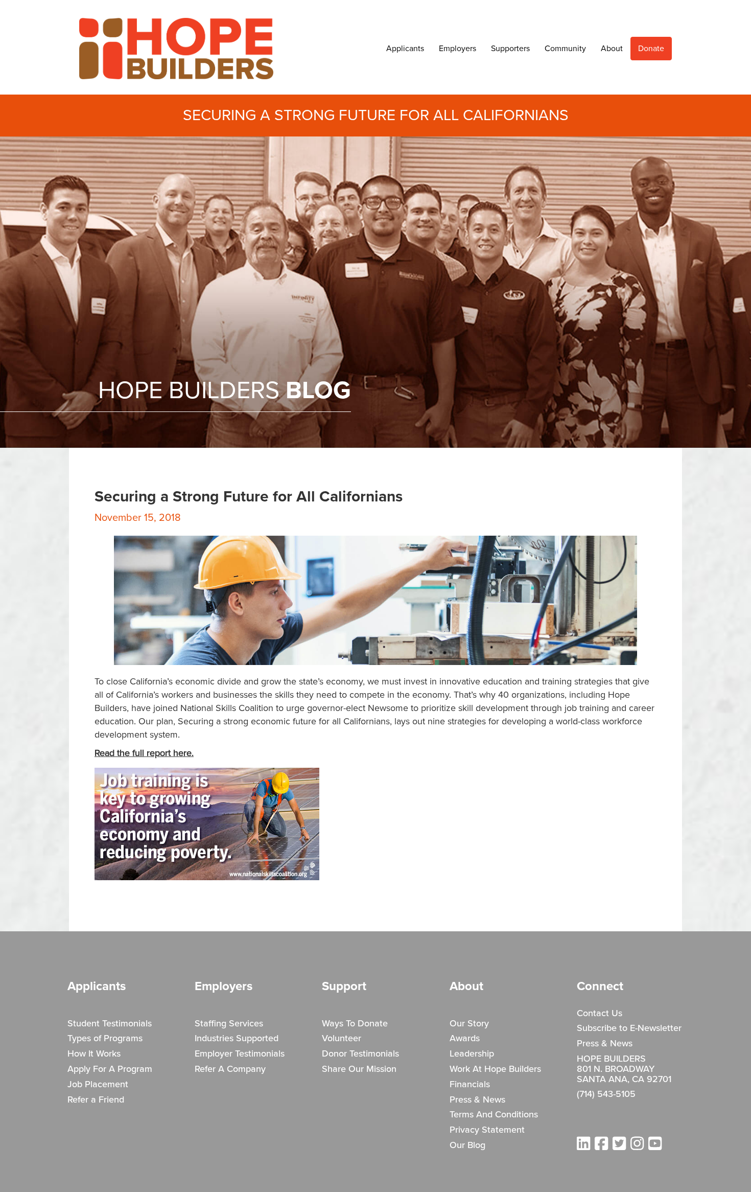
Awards (465, 1038)
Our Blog (467, 1145)
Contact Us (599, 1013)
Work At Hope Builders (495, 1069)
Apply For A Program (109, 1069)
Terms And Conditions (494, 1114)
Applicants (405, 48)
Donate (651, 48)
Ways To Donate (355, 1023)
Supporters (510, 48)
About (612, 48)
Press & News (477, 1100)
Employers (457, 48)
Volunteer (341, 1038)
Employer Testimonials (240, 1054)
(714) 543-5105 (606, 1094)
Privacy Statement (487, 1130)
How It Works (94, 1054)
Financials (470, 1084)
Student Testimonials (109, 1023)
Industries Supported (236, 1038)
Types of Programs (105, 1038)
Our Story (469, 1023)
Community (565, 48)
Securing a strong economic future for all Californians (284, 721)
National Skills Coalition (226, 708)
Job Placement (97, 1084)
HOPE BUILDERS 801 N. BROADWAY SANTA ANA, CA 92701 (624, 1069)
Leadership (472, 1054)
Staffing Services (229, 1023)
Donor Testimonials (360, 1054)
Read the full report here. (144, 753)
